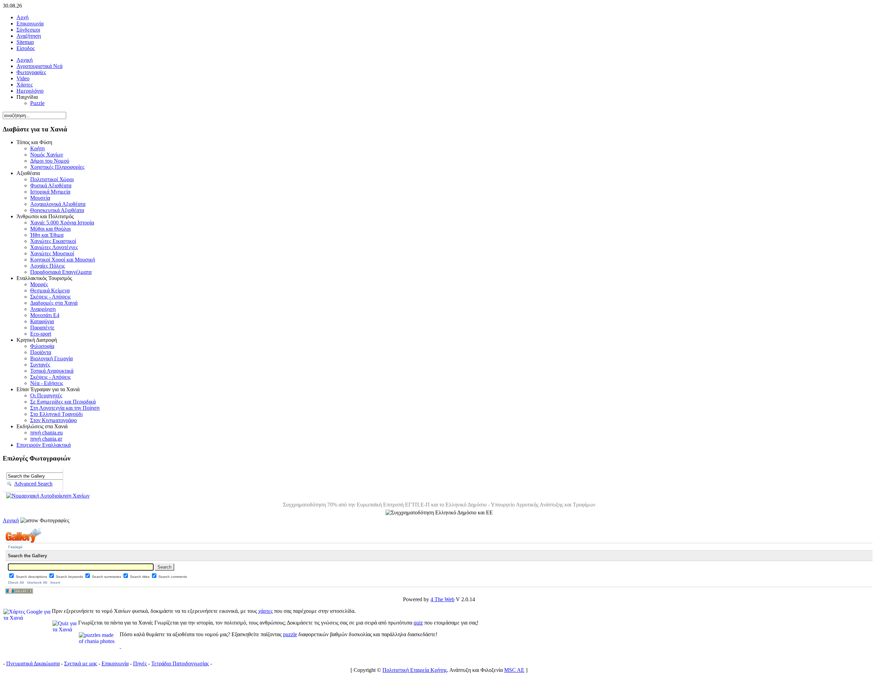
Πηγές (140, 663)
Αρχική (11, 520)
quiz (418, 623)
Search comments (172, 577)
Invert (55, 582)
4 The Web (442, 599)
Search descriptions (32, 577)
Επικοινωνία (30, 23)
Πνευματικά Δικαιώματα (33, 663)
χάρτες (265, 611)
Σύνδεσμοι (28, 30)
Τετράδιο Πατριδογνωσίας (180, 663)
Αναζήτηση (28, 36)
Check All (16, 582)
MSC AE (514, 670)
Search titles (140, 577)
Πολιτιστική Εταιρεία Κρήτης (414, 670)
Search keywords (70, 577)
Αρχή (22, 17)
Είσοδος (25, 48)
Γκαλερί (15, 547)
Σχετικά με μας (80, 663)
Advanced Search (33, 484)
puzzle (290, 634)
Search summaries (107, 577)
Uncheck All (37, 582)
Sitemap (25, 42)
